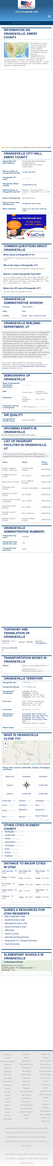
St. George (6, 884)
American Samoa (7, 1061)
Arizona (7, 1065)
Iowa (7, 1112)
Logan (21, 897)
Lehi (20, 891)
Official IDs (9, 930)
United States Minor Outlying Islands (45, 1094)
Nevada (26, 1088)
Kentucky (8, 1119)
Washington (45, 1111)
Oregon (45, 1057)
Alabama (7, 1054)
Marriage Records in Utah (16, 923)
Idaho (7, 1102)
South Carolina (45, 1071)
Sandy (37, 878)
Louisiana (26, 1054)
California (7, 1071)
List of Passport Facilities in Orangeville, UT (25, 445)
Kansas (7, 1115)
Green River (10, 842)
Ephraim (22, 817)
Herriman (5, 896)
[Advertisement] (26, 106)
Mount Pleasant (41, 816)
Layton (38, 884)
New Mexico (26, 1098)
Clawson (35, 768)
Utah (13, 23)
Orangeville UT (36, 23)
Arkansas (7, 1068)
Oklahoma (45, 1054)
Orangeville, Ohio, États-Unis (33, 717)
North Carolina (26, 1105)
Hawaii (7, 1098)
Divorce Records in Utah (15, 927)
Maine (26, 1057)
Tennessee (45, 1078)
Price (4, 817)
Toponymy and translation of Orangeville (17, 633)
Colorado (7, 1075)
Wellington (23, 810)
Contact (12, 1159)
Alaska (7, 1058)
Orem (21, 878)
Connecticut (7, 1081)
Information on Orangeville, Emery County (20, 33)
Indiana (7, 1109)
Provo (4, 877)
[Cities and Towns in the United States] (26, 4)
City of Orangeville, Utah (27, 12)
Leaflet (19, 764)
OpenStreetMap (36, 764)
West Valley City (25, 871)
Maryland (26, 1061)
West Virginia (45, 1114)
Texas (45, 1081)
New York (26, 1102)
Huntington (45, 768)
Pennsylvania (45, 1061)
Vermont (45, 1104)
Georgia (7, 1092)
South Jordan (7, 890)
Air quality (13, 415)
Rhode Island (45, 1068)
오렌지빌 (29, 642)
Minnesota (26, 1071)
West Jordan (40, 871)
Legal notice (10, 1154)
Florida (7, 1088)
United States (27, 307)
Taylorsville (39, 890)
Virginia (45, 1108)
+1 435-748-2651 (29, 172)
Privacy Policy (35, 1154)
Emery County (23, 23)
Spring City (10, 776)
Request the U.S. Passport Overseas (21, 941)
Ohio (27, 1118)
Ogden (21, 884)
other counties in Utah (37, 316)
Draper (38, 897)
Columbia (8, 1078)
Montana (26, 1081)
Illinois (7, 1105)
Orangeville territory (23, 678)
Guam (7, 1095)
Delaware (7, 1085)
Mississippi (26, 1074)
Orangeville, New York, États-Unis (35, 716)
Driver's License (12, 934)
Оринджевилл (41, 643)
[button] (5, 744)
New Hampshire (26, 1091)
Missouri (26, 1078)
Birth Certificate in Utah (15, 916)
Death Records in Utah (15, 920)
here (49, 147)
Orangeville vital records (31, 203)
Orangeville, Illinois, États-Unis (34, 714)
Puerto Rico (45, 1064)
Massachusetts (26, 1064)
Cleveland (22, 805)
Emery (24, 316)
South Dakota (45, 1074)
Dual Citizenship (12, 944)
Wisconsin (45, 1118)
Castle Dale (26, 768)
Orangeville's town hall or (30, 366)
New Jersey (26, 1095)
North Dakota (26, 1108)
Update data (22, 1154)
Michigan (26, 1068)
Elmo (37, 805)
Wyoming (45, 1121)
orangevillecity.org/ (18, 65)
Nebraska (26, 1085)
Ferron (9, 769)
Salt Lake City (7, 871)
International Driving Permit (17, 937)
